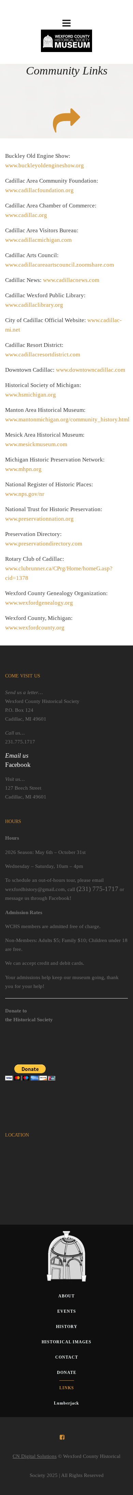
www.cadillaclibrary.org (34, 305)
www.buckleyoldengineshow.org (44, 165)
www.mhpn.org (23, 469)
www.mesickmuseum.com (36, 444)
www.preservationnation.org (39, 519)
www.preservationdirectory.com (43, 543)
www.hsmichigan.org (30, 394)
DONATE (66, 1372)
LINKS (66, 1387)
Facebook (18, 764)
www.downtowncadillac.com (90, 370)
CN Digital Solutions (35, 1456)
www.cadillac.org (26, 215)
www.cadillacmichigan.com (38, 240)
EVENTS (66, 1311)
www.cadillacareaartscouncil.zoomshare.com (59, 265)
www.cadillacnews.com (71, 280)
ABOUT (66, 1296)
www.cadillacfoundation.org (39, 190)
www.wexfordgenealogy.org (39, 603)
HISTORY (66, 1326)
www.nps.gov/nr (24, 494)
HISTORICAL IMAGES (66, 1342)
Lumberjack (66, 1403)
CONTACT (66, 1357)
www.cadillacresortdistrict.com (42, 354)
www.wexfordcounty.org (34, 627)
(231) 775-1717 (97, 888)
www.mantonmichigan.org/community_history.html (67, 419)
